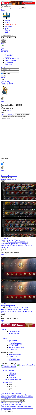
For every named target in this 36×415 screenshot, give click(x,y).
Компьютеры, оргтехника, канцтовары (14, 244)
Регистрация (5, 81)
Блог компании (14, 333)
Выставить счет (14, 360)
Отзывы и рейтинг (15, 349)
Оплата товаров (6, 382)
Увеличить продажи (15, 344)
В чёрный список (7, 116)
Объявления (13, 356)
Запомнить (6, 74)
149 (2, 103)
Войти (3, 77)
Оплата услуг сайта (7, 370)
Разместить (4, 50)
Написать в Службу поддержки (11, 402)
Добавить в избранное (22, 114)
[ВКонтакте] (2, 164)
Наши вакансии (14, 331)
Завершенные (12, 176)
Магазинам (12, 358)
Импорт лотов (13, 345)
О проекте (4, 329)
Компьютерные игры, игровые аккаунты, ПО (16, 245)
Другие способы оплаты (13, 379)
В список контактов (19, 116)
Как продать (13, 342)
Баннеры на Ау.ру (15, 354)
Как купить (13, 340)
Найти (3, 39)
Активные (4, 176)
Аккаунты (4, 247)
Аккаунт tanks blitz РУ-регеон (11, 240)
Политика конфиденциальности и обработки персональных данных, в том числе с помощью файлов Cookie (17, 396)
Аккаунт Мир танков (8, 306)
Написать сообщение (8, 114)
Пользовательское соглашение (11, 393)
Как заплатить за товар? (17, 347)
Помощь (3, 338)
